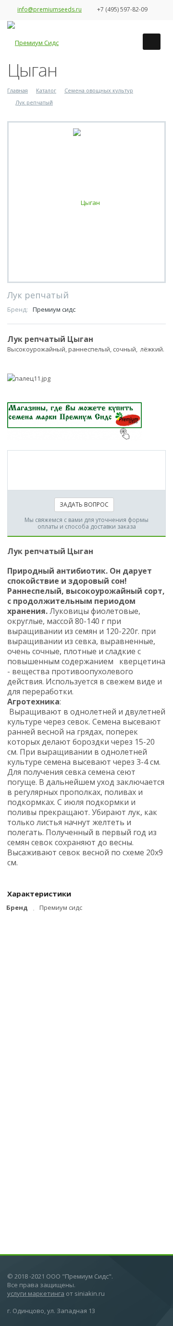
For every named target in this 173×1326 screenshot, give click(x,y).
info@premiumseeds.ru (49, 9)
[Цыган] (86, 201)
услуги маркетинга (35, 1293)
